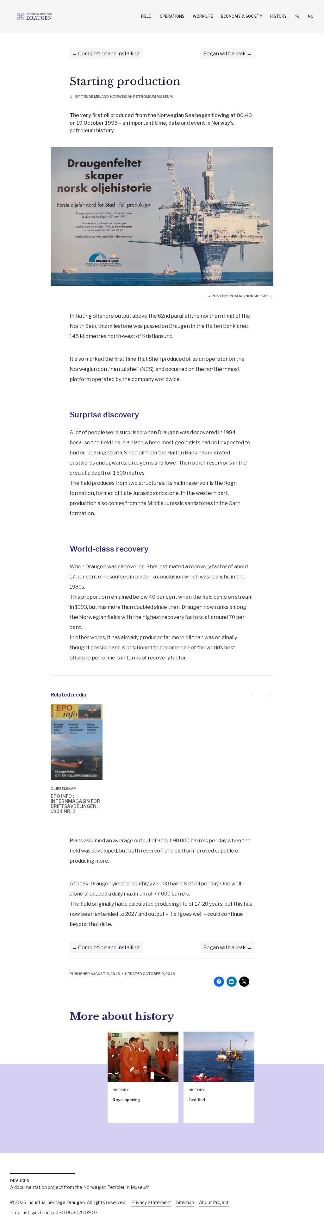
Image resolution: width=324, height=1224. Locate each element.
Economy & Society (241, 16)
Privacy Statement (151, 1202)
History (278, 16)
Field (146, 16)
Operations (172, 16)
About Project (214, 1202)
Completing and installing (109, 54)
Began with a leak (224, 54)
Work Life (203, 16)
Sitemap (185, 1202)
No (311, 16)
